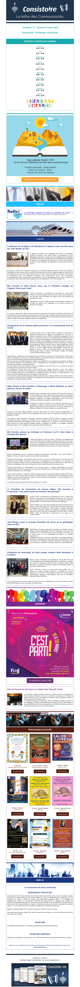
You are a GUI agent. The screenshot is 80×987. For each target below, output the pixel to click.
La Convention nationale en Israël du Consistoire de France (47, 212)
